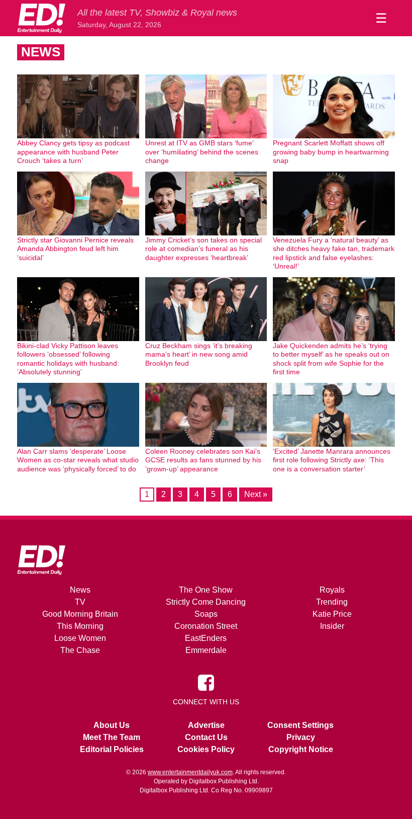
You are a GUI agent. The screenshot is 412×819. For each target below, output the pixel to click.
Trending (332, 602)
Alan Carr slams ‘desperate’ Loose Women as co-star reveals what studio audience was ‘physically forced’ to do (78, 460)
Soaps (206, 614)
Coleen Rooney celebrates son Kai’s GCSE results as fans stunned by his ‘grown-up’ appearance (203, 460)
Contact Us (206, 737)
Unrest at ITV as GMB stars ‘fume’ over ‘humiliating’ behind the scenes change (201, 152)
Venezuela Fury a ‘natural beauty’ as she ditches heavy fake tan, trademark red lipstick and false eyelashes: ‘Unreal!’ (333, 253)
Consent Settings (300, 725)
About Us (111, 725)
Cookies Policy (206, 749)
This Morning (80, 626)
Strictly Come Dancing (206, 602)
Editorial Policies (112, 749)
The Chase (80, 650)
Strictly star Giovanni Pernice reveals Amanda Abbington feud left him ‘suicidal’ (75, 249)
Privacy (300, 737)
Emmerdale (206, 650)
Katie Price (332, 614)
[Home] (41, 18)
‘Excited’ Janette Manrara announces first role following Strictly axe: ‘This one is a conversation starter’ (331, 460)
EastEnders (206, 638)
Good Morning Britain (80, 614)
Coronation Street (205, 626)
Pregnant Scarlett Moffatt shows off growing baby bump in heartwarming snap (331, 152)
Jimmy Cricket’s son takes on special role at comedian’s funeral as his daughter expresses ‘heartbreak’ (203, 249)
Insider (332, 626)
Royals (332, 590)
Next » (255, 494)
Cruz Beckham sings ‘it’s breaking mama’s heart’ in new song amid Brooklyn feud (198, 354)
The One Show (206, 590)
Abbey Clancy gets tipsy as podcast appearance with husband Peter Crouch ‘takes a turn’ (73, 152)
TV (80, 602)
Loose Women (80, 638)
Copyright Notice (300, 749)
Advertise (206, 725)
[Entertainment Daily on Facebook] (206, 682)
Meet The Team (111, 737)
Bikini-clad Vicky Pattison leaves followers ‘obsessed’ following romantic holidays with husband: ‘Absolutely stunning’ (68, 359)
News (80, 590)
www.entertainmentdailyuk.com (190, 772)
